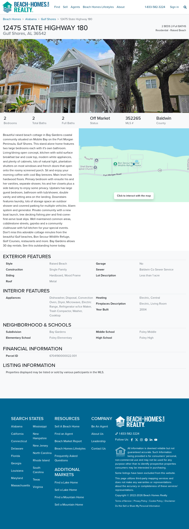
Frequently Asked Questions (66, 458)
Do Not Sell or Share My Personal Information (137, 506)
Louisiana (17, 471)
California (17, 434)
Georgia (16, 463)
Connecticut (19, 441)
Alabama (31, 19)
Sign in (174, 7)
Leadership (98, 441)
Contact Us (98, 448)
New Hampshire (40, 436)
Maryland (17, 478)
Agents (75, 7)
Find (57, 7)
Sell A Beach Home (67, 426)
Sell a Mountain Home (69, 505)
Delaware (17, 448)
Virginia (38, 487)
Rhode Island (41, 460)
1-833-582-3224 (155, 7)
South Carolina (38, 470)
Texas (36, 479)
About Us (97, 434)
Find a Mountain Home (69, 497)
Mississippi (40, 426)
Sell (65, 7)
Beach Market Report (68, 441)
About (121, 7)
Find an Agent (64, 434)
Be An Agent (99, 426)
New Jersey (40, 446)
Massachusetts (20, 485)
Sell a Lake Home (66, 490)
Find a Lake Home (66, 482)
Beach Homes (12, 19)
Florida (15, 456)
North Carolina (42, 453)
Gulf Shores (48, 19)
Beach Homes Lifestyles (98, 7)
